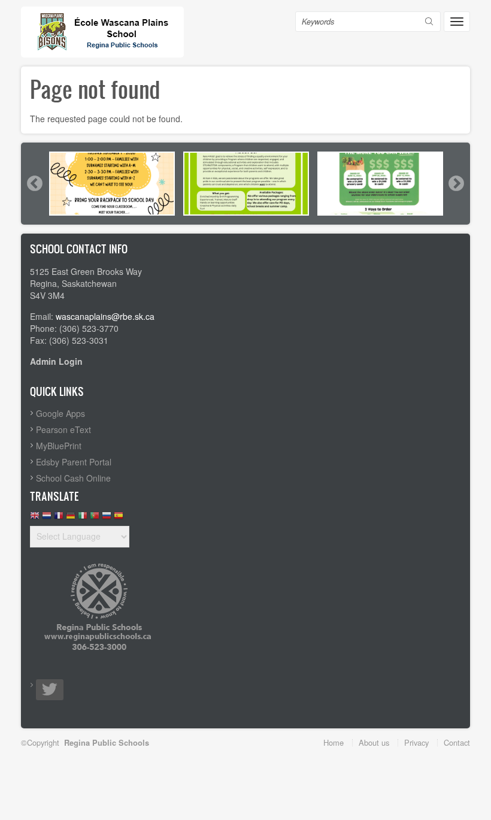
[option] (112, 184)
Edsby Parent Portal (73, 462)
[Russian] (106, 518)
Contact (457, 742)
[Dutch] (46, 518)
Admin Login (56, 361)
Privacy (416, 742)
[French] (58, 518)
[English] (35, 518)
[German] (70, 518)
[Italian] (82, 518)
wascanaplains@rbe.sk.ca (105, 316)
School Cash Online (73, 478)
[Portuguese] (94, 518)
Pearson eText (63, 429)
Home (333, 742)
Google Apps (60, 413)
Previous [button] (34, 183)
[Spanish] (118, 518)
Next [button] (455, 183)
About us (374, 742)
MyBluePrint (58, 446)
